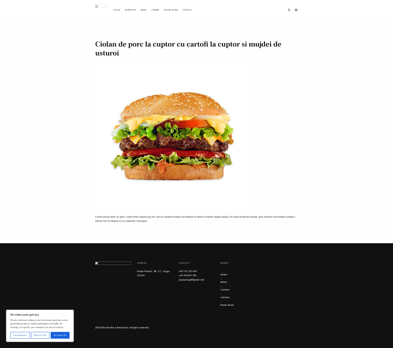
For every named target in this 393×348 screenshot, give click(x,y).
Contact (188, 10)
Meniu (144, 10)
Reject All (40, 335)
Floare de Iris (171, 10)
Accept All (60, 335)
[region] (40, 326)
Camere (155, 10)
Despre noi (130, 10)
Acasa (117, 10)
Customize (20, 335)
